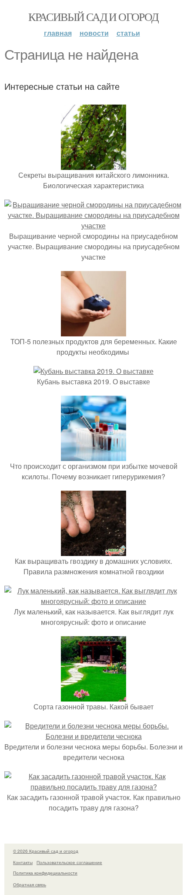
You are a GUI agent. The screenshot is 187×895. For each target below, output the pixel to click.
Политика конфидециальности (45, 873)
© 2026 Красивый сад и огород (45, 851)
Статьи (128, 33)
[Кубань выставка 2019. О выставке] (93, 371)
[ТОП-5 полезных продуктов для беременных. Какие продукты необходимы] (93, 331)
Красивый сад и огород (93, 16)
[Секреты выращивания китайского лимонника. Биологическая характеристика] (93, 164)
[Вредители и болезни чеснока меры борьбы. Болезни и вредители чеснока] (93, 736)
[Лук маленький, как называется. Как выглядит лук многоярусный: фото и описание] (93, 601)
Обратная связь (29, 884)
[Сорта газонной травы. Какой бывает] (93, 696)
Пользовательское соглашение (69, 862)
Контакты (23, 862)
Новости (94, 33)
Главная (58, 33)
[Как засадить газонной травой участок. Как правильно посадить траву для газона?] (93, 787)
